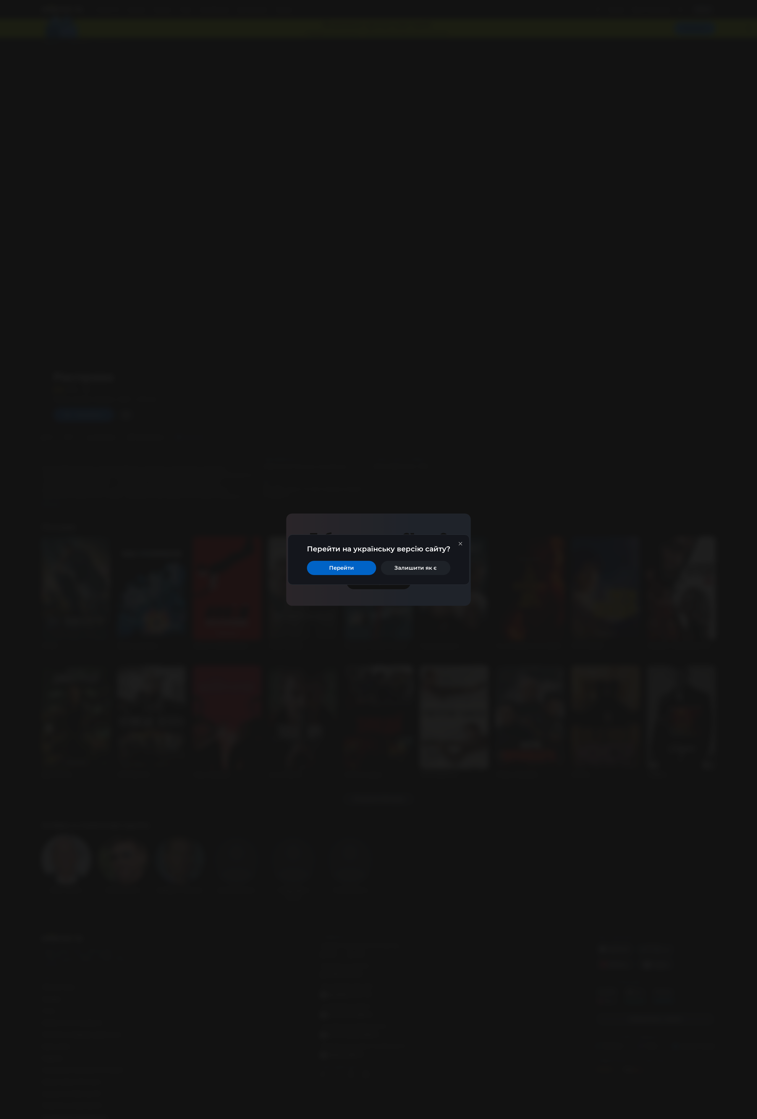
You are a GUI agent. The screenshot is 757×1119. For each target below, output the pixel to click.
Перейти (341, 568)
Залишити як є (415, 568)
